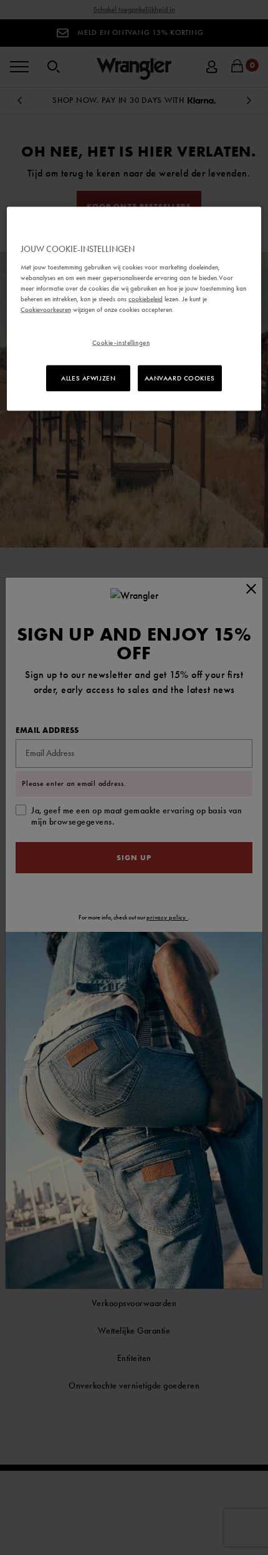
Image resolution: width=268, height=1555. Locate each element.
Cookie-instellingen (121, 341)
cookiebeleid (145, 298)
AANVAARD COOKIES (180, 377)
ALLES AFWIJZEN (88, 377)
